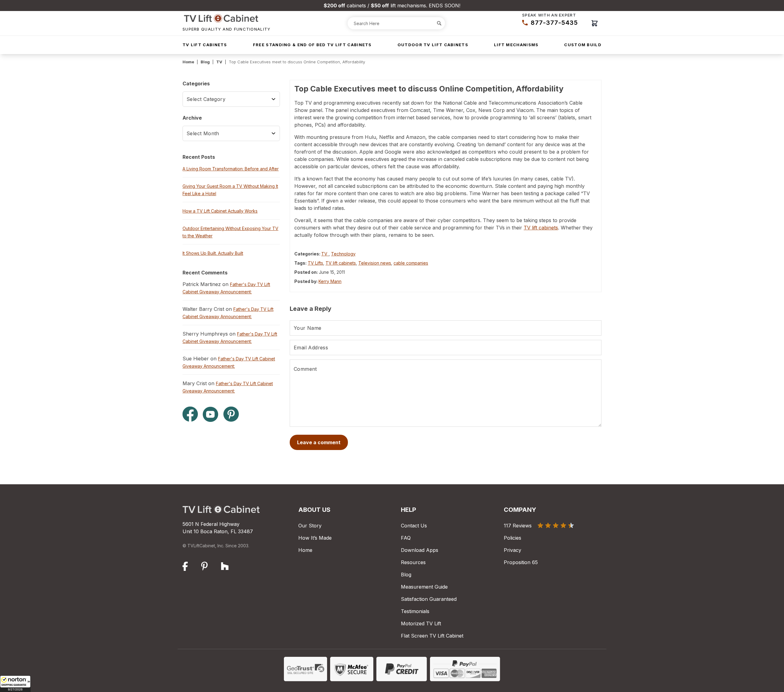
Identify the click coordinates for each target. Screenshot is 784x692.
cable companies (411, 263)
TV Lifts (315, 263)
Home (188, 61)
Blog (205, 61)
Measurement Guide (424, 587)
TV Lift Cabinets (205, 44)
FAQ (406, 538)
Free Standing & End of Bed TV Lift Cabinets (312, 44)
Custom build (582, 44)
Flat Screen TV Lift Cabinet (432, 636)
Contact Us (414, 526)
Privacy (512, 550)
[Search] (439, 23)
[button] (15, 683)
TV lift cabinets (541, 228)
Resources (413, 562)
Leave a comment (319, 442)
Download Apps (419, 550)
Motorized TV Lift (421, 623)
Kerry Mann (329, 281)
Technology (343, 253)
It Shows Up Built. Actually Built (213, 253)
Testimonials (415, 611)
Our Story (310, 526)
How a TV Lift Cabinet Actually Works (220, 211)
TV (219, 61)
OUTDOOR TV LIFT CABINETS (433, 44)
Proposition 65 (521, 562)
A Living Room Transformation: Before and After (231, 168)
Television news (374, 263)
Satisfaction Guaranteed (429, 599)
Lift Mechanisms (516, 44)
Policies (512, 538)
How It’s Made (315, 538)
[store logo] (227, 18)
